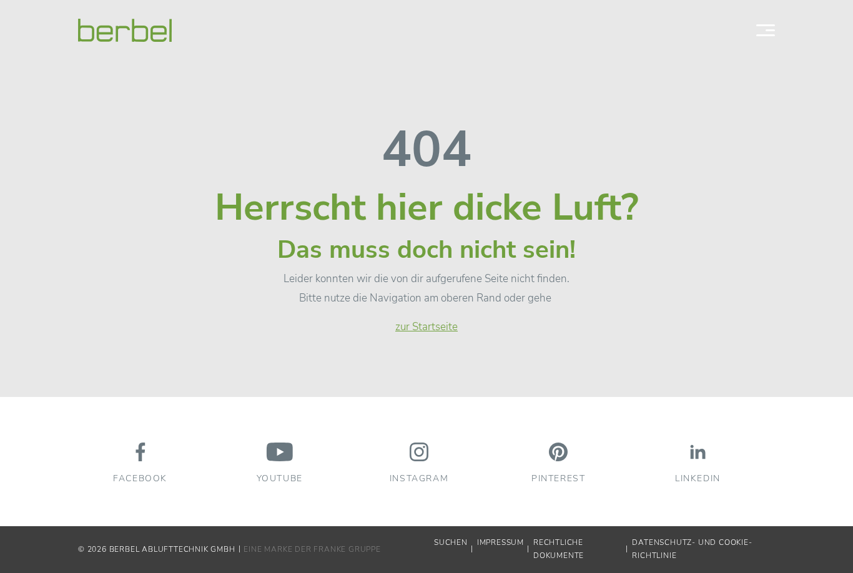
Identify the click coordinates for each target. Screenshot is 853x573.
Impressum (500, 542)
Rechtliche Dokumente (558, 549)
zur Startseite (426, 327)
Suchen (451, 542)
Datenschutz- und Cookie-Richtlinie (692, 549)
